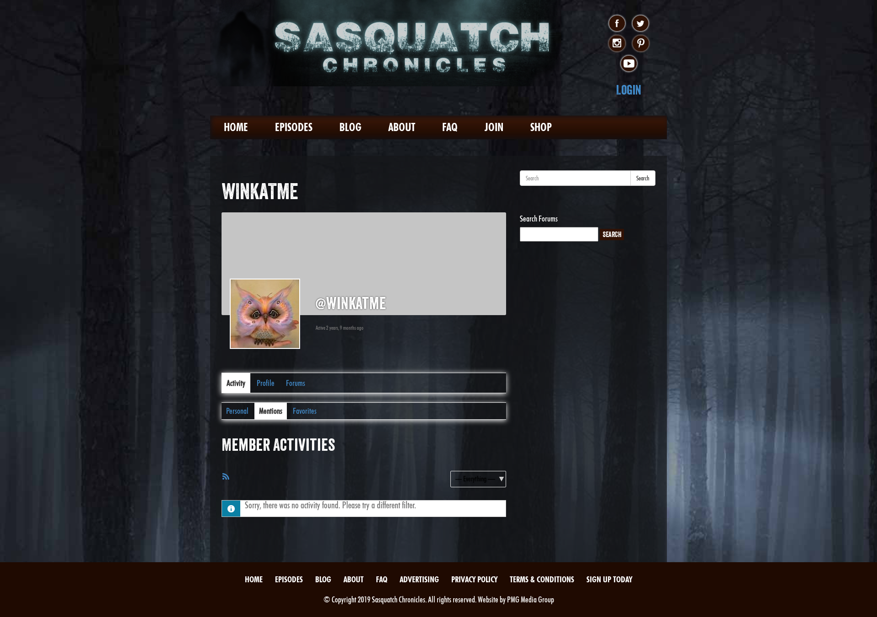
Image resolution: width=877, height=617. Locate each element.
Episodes (293, 127)
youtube (629, 64)
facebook (617, 24)
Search (643, 178)
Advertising (419, 579)
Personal (237, 411)
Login (628, 90)
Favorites (305, 411)
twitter (640, 24)
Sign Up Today (609, 579)
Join (494, 127)
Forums (295, 383)
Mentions (270, 411)
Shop (541, 127)
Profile (266, 383)
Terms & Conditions (542, 579)
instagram (617, 44)
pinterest (640, 44)
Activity (236, 383)
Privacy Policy (474, 579)
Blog (350, 127)
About (401, 127)
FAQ (450, 127)
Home (236, 127)
